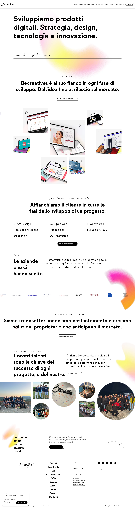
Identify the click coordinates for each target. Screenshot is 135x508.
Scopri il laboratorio (66, 336)
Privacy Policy (109, 506)
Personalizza (9, 502)
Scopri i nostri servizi (66, 244)
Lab (53, 470)
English (100, 469)
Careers (121, 4)
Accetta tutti (22, 502)
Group (107, 4)
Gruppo (53, 482)
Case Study (82, 4)
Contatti (130, 4)
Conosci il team (73, 374)
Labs (88, 4)
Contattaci (55, 447)
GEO (102, 4)
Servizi (76, 4)
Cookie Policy (118, 506)
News (116, 4)
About (112, 4)
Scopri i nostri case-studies (66, 98)
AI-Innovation (95, 4)
